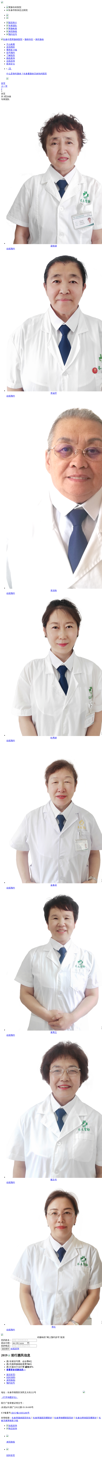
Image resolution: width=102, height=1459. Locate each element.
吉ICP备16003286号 (20, 1413)
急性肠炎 (39, 39)
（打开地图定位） (9, 1397)
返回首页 (10, 1374)
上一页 (4, 86)
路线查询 (10, 58)
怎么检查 (10, 44)
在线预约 (10, 249)
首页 (3, 83)
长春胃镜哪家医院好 (63, 1418)
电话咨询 (12, 1428)
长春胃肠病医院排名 (21, 1418)
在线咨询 (10, 61)
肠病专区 (29, 39)
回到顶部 (10, 1377)
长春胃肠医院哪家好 (42, 1418)
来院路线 (10, 1380)
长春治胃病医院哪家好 (86, 1418)
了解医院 (10, 55)
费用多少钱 (11, 50)
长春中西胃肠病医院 (12, 39)
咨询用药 (10, 47)
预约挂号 (10, 1383)
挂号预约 (10, 53)
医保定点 (10, 64)
